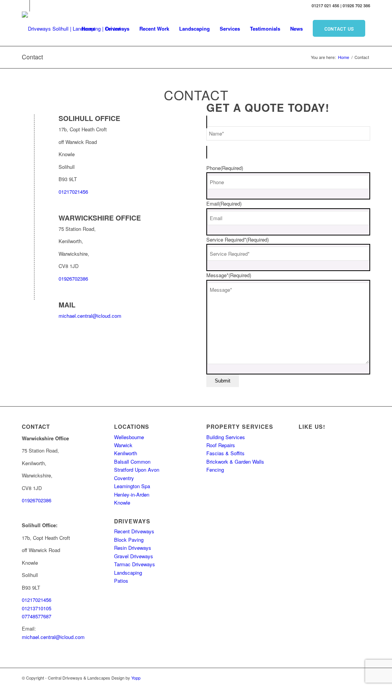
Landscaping (128, 572)
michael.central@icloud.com (90, 315)
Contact (32, 56)
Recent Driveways (134, 531)
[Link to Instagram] (23, 5)
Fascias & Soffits (225, 453)
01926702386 (73, 278)
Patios (121, 580)
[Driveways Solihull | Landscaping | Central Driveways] (73, 28)
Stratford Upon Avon (136, 469)
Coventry (124, 478)
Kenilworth (125, 453)
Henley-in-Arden (131, 494)
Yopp (135, 678)
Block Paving (129, 539)
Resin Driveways (132, 547)
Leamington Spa (132, 486)
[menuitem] (88, 28)
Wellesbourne (129, 437)
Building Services (225, 437)
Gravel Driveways (133, 556)
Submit (222, 381)
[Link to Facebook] (35, 5)
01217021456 (73, 191)
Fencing (215, 469)
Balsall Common (132, 461)
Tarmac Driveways (134, 564)
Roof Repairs (220, 445)
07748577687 (36, 616)
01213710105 (36, 608)
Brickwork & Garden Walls (235, 461)
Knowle (122, 502)
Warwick (123, 445)
